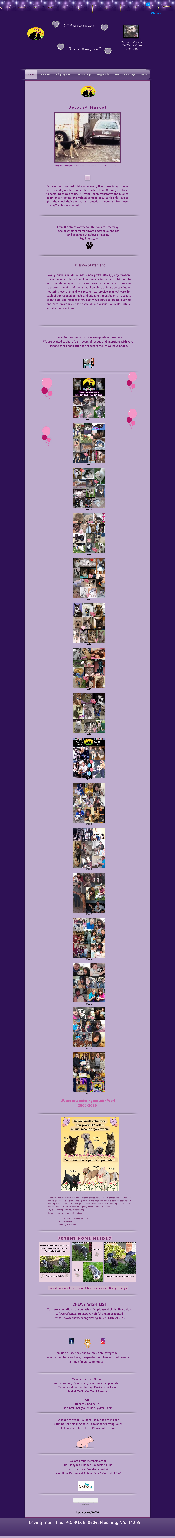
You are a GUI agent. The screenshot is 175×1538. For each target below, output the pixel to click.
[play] (105, 165)
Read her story (89, 238)
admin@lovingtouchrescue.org (70, 1210)
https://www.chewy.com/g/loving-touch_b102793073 (90, 1318)
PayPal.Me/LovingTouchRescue (87, 1391)
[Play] (87, 177)
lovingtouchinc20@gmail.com (70, 1213)
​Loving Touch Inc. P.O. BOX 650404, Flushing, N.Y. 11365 (86, 1522)
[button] (148, 3)
